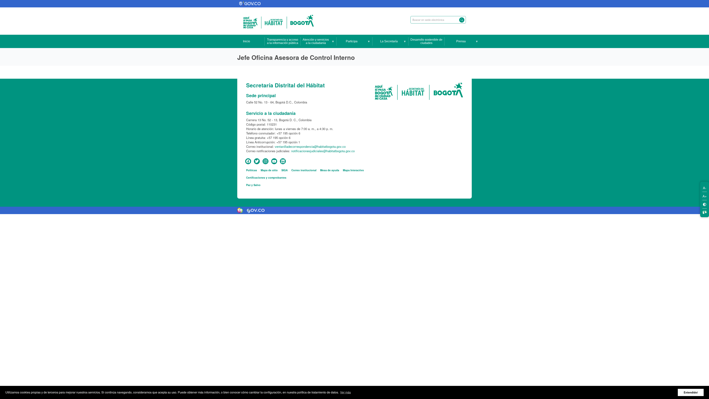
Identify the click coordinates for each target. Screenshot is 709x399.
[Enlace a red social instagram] (265, 161)
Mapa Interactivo (353, 170)
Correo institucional (303, 170)
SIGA (284, 170)
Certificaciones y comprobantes (266, 177)
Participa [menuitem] (347, 44)
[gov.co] (250, 3)
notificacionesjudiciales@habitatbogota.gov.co (323, 151)
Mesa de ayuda (329, 170)
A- (704, 187)
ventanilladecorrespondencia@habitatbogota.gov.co (310, 146)
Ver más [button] (345, 392)
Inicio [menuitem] (246, 41)
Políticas (251, 170)
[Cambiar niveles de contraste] (704, 204)
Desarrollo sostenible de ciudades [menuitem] (426, 41)
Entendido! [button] (691, 392)
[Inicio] (278, 21)
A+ (705, 196)
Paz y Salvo (253, 185)
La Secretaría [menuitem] (385, 44)
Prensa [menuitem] (455, 44)
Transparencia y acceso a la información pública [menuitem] (282, 41)
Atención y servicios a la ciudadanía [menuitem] (315, 43)
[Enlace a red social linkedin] (283, 161)
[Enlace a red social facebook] (248, 161)
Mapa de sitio (269, 170)
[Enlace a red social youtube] (274, 161)
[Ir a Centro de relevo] (704, 211)
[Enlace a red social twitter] (257, 161)
